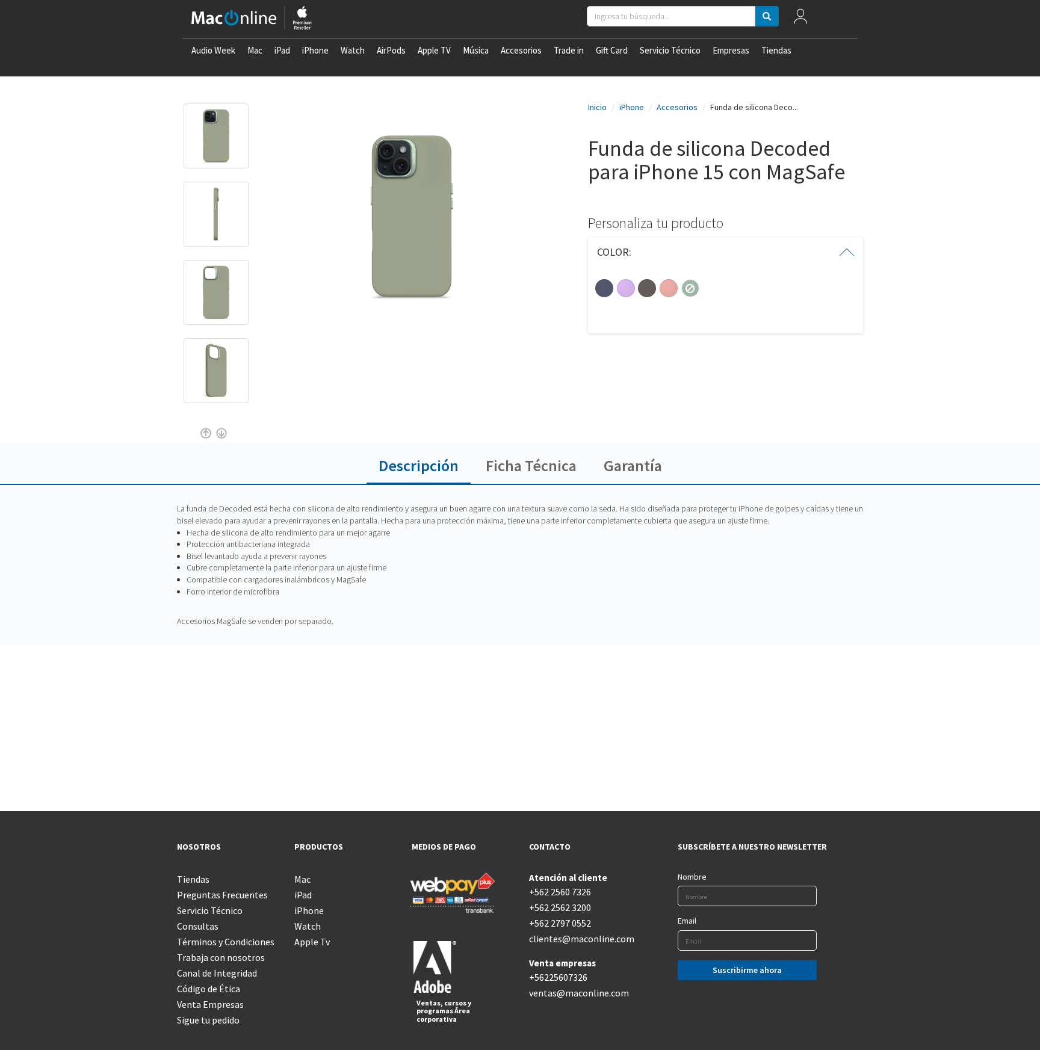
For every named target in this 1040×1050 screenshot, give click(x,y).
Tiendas (776, 50)
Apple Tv (312, 942)
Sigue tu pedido (208, 1020)
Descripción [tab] (419, 465)
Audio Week (213, 50)
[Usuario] (801, 19)
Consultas (197, 926)
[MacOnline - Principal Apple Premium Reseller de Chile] (251, 19)
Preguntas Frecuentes (222, 895)
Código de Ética (208, 989)
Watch (353, 50)
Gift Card (612, 50)
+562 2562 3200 (560, 907)
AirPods (391, 50)
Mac (254, 50)
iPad (282, 50)
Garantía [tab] (633, 465)
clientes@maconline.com (578, 939)
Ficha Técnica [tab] (531, 465)
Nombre (692, 876)
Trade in (569, 50)
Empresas (731, 50)
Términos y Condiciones (225, 942)
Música (476, 50)
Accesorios (521, 50)
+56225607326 (558, 977)
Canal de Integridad (217, 973)
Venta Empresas (210, 1004)
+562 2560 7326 (560, 892)
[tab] (726, 252)
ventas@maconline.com (578, 993)
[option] (216, 142)
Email (687, 920)
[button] (726, 252)
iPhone (315, 50)
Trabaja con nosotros (221, 957)
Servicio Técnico (670, 50)
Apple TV (434, 50)
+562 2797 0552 (560, 923)
